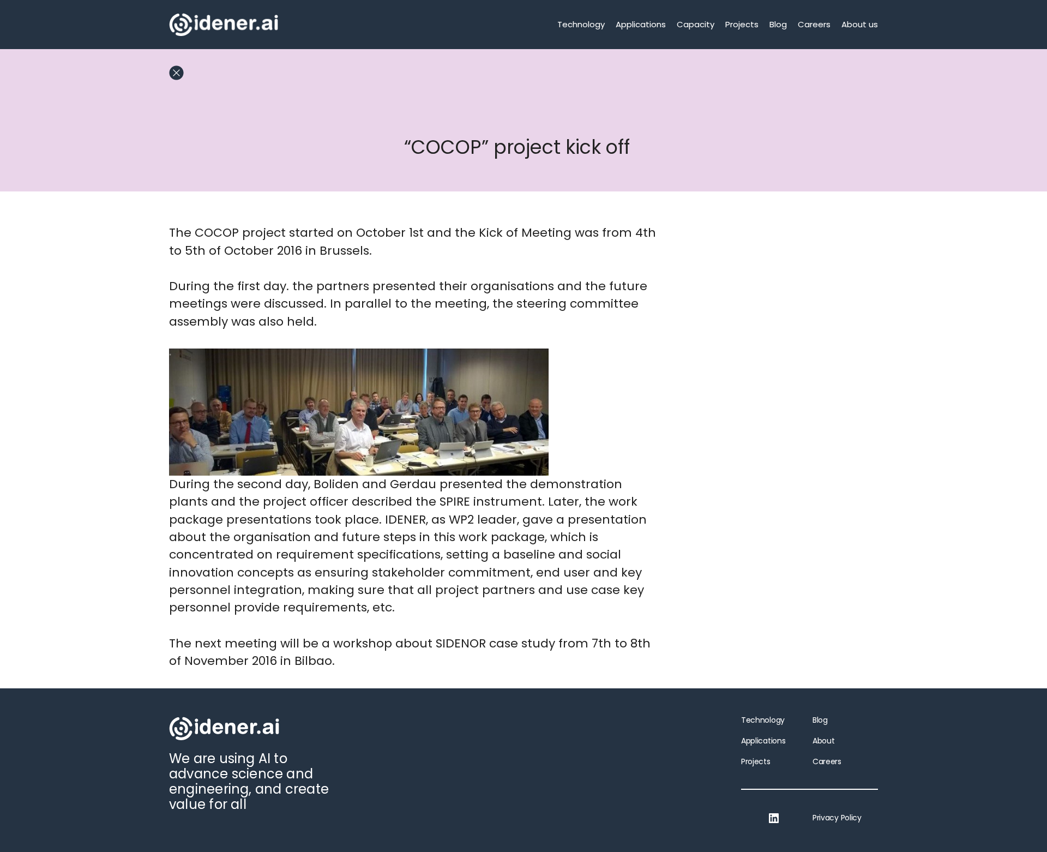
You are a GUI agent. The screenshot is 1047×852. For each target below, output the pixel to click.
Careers (814, 24)
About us (859, 24)
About (823, 740)
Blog (778, 24)
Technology (581, 24)
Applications (641, 24)
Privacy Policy (837, 817)
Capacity (695, 24)
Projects (742, 24)
